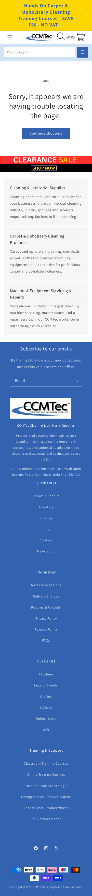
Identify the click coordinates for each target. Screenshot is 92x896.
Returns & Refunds (46, 607)
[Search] (82, 52)
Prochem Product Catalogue (46, 786)
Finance (46, 518)
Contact (46, 540)
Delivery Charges (46, 596)
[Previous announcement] (9, 15)
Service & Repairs (46, 496)
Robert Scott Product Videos (45, 808)
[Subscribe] (76, 380)
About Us (46, 507)
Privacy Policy (46, 618)
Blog (46, 529)
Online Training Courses (46, 774)
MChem (46, 707)
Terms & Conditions (46, 585)
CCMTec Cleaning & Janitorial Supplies (58, 887)
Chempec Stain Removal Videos (46, 797)
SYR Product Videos (46, 819)
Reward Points (46, 629)
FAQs (46, 640)
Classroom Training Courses (46, 763)
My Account (46, 551)
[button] (9, 37)
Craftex (46, 696)
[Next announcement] (83, 15)
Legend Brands (46, 685)
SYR (46, 729)
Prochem (46, 674)
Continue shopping (46, 133)
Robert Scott (46, 718)
